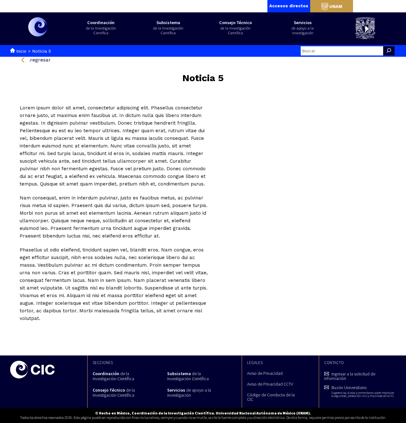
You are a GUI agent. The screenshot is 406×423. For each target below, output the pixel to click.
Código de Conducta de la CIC (271, 397)
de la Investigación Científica (113, 376)
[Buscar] (389, 50)
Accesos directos (288, 5)
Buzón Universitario (362, 391)
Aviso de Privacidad (265, 373)
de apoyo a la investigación (189, 392)
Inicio (21, 51)
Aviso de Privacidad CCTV (270, 384)
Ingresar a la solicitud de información (349, 376)
